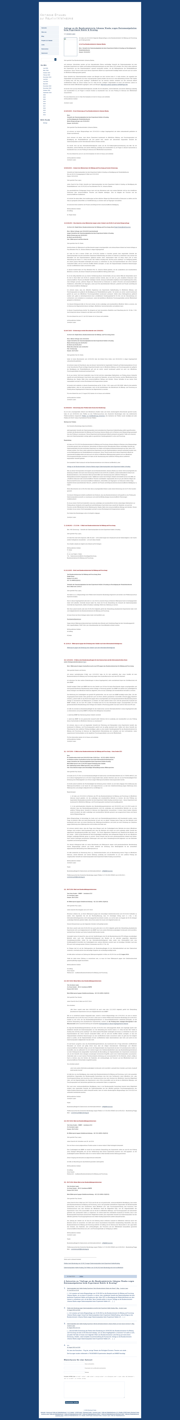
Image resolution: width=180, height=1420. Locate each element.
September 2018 (47, 92)
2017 (44, 106)
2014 (44, 112)
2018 (44, 103)
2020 (44, 99)
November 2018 (47, 88)
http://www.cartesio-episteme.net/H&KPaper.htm (114, 84)
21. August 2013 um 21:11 (73, 1327)
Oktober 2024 (46, 72)
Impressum (44, 53)
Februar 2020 (46, 75)
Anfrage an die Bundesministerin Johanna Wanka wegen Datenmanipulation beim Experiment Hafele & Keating (100, 29)
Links (42, 44)
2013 (44, 114)
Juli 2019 (45, 79)
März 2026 (46, 70)
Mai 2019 (45, 83)
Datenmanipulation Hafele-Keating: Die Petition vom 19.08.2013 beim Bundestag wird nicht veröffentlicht (93, 1267)
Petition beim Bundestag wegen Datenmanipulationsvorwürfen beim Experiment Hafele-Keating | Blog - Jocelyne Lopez (97, 1308)
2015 (44, 110)
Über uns (43, 32)
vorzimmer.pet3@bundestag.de (76, 877)
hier (84, 662)
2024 (44, 97)
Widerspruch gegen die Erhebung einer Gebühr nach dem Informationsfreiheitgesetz (91, 647)
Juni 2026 (45, 68)
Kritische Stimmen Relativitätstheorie (56, 16)
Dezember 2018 (47, 86)
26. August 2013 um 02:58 (73, 1347)
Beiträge (45, 123)
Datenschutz (44, 49)
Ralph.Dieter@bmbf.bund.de (122, 227)
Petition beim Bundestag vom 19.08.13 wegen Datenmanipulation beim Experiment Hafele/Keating (92, 1263)
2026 (44, 95)
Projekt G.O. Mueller (46, 40)
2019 (44, 101)
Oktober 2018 (46, 90)
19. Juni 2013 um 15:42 (73, 1290)
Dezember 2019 (47, 77)
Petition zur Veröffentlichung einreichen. (93, 416)
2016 (44, 108)
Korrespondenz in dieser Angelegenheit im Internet (113, 1023)
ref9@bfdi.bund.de (107, 871)
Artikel (81, 1276)
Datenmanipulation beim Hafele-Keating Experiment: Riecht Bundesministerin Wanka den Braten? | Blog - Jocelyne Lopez (97, 1288)
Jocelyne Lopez (70, 34)
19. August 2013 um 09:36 (73, 1310)
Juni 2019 (45, 81)
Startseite (44, 28)
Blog (42, 36)
